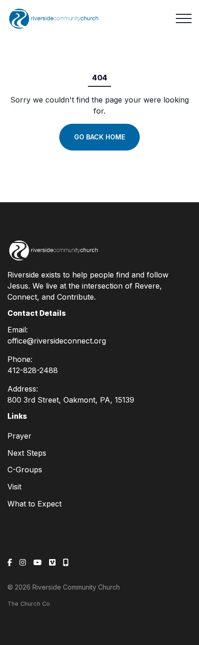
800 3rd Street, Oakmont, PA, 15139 (70, 399)
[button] (184, 18)
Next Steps (26, 453)
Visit (14, 486)
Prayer (19, 435)
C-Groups (24, 469)
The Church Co (28, 603)
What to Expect (34, 503)
